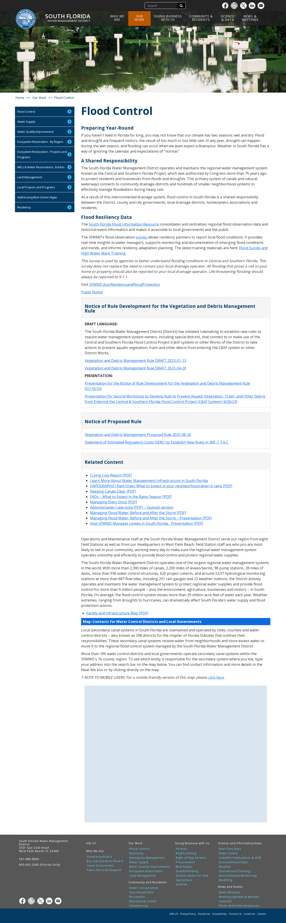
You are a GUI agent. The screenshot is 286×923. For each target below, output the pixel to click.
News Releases (229, 892)
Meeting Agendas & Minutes (239, 897)
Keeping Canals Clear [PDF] (113, 491)
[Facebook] (226, 5)
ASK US (91, 843)
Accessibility (219, 913)
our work (39, 97)
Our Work (139, 18)
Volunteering (138, 906)
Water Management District (68, 21)
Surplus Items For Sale (192, 875)
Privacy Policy (188, 913)
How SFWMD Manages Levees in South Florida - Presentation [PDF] (146, 523)
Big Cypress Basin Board (105, 861)
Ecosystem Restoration (146, 871)
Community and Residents (147, 882)
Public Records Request (104, 870)
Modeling (225, 880)
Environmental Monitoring (238, 875)
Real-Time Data (230, 849)
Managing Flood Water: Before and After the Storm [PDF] (138, 512)
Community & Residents (201, 18)
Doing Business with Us (168, 18)
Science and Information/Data (240, 843)
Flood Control (26, 112)
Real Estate (184, 867)
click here (216, 677)
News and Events (230, 887)
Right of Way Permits (191, 858)
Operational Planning (234, 871)
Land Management (29, 177)
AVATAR (181, 884)
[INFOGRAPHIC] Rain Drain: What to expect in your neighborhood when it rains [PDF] (161, 485)
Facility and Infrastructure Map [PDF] (117, 613)
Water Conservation (143, 888)
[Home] (27, 16)
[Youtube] (262, 5)
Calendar (225, 901)
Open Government (100, 865)
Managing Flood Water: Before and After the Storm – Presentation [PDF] (151, 518)
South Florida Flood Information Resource (124, 224)
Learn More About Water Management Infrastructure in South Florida (149, 480)
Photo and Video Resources (239, 906)
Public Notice (92, 292)
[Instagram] (235, 5)
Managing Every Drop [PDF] (113, 502)
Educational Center (143, 901)
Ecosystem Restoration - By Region (40, 142)
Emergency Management (147, 858)
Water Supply (26, 122)
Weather (225, 867)
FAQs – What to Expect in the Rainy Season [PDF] (130, 496)
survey (142, 237)
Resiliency (24, 207)
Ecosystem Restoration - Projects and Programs (42, 154)
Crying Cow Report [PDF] (111, 475)
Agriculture (184, 880)
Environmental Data (233, 862)
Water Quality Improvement (35, 132)
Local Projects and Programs (36, 187)
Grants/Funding (187, 871)
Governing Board (99, 857)
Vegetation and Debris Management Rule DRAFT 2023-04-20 (135, 368)
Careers (261, 913)
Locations (249, 913)
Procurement (185, 862)
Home (20, 97)
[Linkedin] (253, 5)
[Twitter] (244, 5)
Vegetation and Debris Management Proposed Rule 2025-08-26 (138, 434)
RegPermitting (186, 853)
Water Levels (228, 853)
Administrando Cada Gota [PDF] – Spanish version (131, 507)
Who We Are (117, 18)
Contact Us (235, 913)
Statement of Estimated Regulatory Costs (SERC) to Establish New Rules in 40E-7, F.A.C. (157, 442)
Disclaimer (204, 913)
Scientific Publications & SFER (240, 858)
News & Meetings (250, 18)
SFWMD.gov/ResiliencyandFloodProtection (124, 284)
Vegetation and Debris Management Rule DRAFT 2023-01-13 (135, 360)
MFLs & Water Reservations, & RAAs (41, 167)
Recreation (137, 897)
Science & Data (227, 18)
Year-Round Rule (141, 892)
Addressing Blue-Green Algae (37, 197)
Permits (181, 849)
